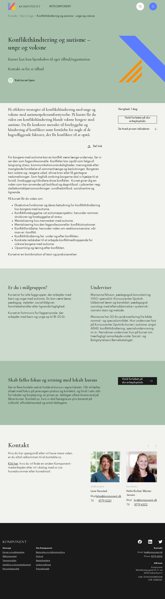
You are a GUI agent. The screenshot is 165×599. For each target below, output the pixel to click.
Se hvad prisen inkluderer (134, 129)
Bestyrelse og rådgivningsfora (50, 552)
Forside (12, 16)
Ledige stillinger (43, 565)
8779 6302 (140, 505)
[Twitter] (160, 542)
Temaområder (9, 561)
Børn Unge (26, 16)
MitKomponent (60, 6)
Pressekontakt (42, 569)
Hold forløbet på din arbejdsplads (137, 120)
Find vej (39, 556)
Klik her (13, 463)
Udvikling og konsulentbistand (17, 565)
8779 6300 (156, 556)
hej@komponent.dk (153, 552)
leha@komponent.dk (108, 496)
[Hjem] (24, 6)
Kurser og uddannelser (13, 552)
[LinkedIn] (150, 542)
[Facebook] (140, 542)
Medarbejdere (43, 561)
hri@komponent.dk (145, 500)
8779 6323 (105, 501)
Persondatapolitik (11, 569)
